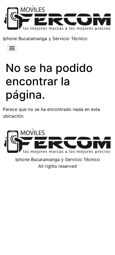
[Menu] (12, 48)
